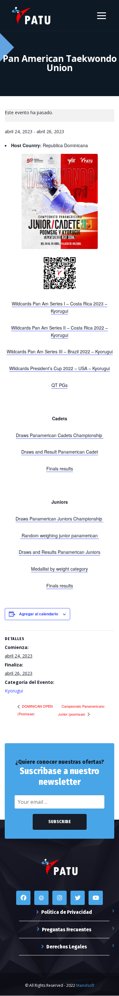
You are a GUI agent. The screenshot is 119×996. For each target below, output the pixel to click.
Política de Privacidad (66, 912)
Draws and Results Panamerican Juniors (59, 552)
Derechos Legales (66, 947)
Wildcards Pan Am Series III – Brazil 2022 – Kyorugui (60, 351)
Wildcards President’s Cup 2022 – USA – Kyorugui (59, 368)
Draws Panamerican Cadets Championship (59, 435)
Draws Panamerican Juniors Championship (59, 518)
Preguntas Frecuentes (66, 930)
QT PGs (59, 385)
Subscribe (59, 821)
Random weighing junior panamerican (59, 535)
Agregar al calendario (38, 614)
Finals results (59, 468)
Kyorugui (14, 691)
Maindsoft (85, 985)
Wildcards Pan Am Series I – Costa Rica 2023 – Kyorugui (59, 307)
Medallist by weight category (59, 569)
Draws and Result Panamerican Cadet (59, 452)
